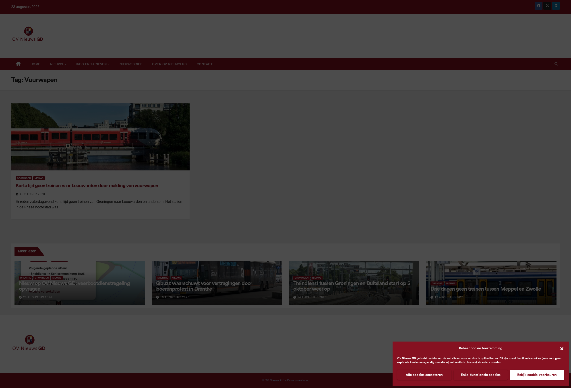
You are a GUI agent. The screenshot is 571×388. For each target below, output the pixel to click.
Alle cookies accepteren (424, 375)
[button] (562, 348)
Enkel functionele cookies (481, 375)
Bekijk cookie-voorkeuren (537, 375)
